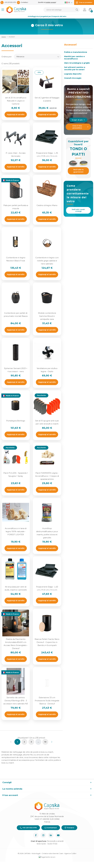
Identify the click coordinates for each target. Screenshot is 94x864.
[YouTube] (58, 835)
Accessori (70, 44)
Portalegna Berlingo (15, 421)
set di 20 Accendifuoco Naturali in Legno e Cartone (15, 100)
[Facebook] (36, 835)
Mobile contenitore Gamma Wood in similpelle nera (47, 316)
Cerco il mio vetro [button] (49, 25)
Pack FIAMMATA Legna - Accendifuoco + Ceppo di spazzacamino (47, 476)
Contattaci (52, 828)
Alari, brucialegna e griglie (77, 63)
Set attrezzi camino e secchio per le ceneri (74, 68)
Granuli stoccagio (72, 78)
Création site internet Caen (53, 853)
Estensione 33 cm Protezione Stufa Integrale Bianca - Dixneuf (47, 700)
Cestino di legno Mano (47, 205)
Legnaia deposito (73, 74)
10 (45, 742)
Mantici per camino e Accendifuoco (74, 57)
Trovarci (70, 828)
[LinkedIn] (50, 835)
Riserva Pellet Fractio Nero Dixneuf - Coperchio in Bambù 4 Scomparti (47, 642)
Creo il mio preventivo (77, 127)
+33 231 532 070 (29, 828)
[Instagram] (43, 835)
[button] (3, 9)
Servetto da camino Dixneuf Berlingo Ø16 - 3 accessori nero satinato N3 (15, 700)
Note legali (36, 853)
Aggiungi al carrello (15, 114)
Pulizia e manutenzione (75, 52)
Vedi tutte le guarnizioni (78, 171)
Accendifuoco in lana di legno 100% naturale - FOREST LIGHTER (15, 531)
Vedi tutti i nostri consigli (78, 210)
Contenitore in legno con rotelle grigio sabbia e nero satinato (47, 260)
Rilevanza (20, 57)
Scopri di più (77, 120)
